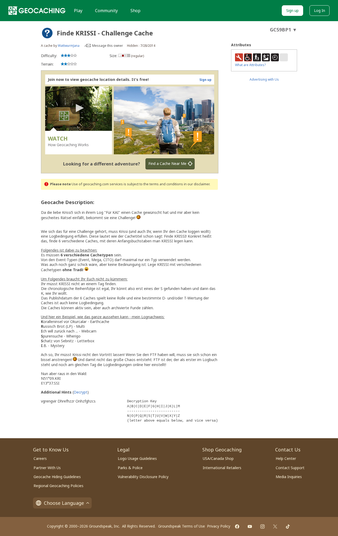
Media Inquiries (289, 476)
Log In (319, 10)
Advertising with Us (264, 79)
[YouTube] (250, 526)
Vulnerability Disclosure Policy (143, 476)
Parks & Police (130, 467)
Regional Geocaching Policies (58, 485)
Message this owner (107, 45)
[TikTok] (288, 526)
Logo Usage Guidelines (137, 458)
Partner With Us (47, 467)
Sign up (292, 10)
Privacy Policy (218, 526)
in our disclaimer (196, 184)
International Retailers (222, 467)
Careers (40, 458)
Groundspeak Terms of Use (181, 526)
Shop (135, 10)
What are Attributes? (250, 65)
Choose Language (64, 503)
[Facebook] (237, 526)
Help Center (286, 458)
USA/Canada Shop (218, 458)
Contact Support (290, 467)
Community (106, 10)
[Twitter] (275, 526)
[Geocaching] (36, 10)
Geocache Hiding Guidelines (57, 476)
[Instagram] (262, 526)
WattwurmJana (68, 45)
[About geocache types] (47, 33)
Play (78, 10)
